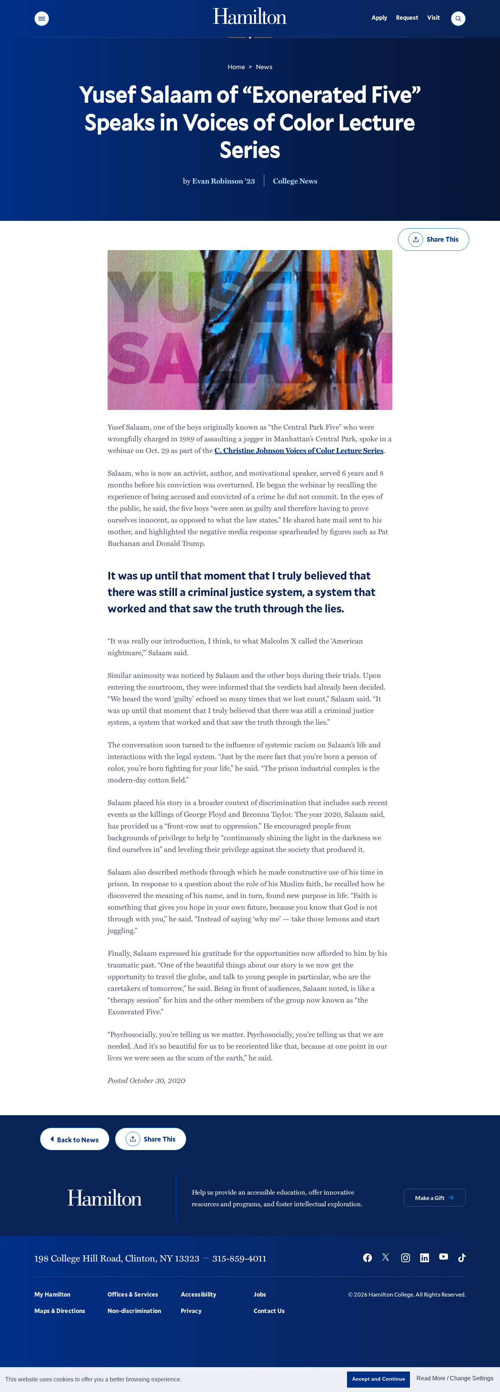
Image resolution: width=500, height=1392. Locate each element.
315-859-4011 (239, 1258)
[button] (42, 19)
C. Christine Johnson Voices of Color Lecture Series (299, 450)
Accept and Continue (378, 1379)
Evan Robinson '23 (223, 180)
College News (295, 180)
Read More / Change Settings (455, 1378)
